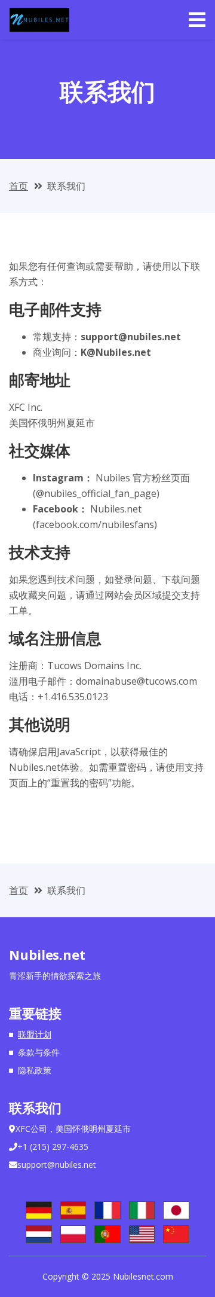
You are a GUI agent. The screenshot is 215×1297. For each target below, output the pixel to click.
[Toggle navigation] (197, 19)
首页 (18, 186)
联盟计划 (34, 1034)
